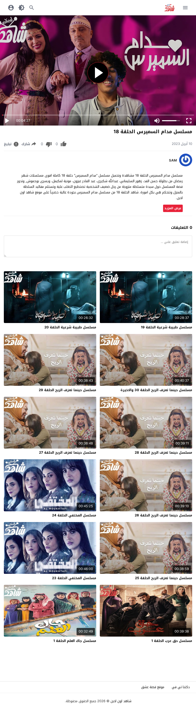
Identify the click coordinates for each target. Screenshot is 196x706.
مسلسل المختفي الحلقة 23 (74, 578)
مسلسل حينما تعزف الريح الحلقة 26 (163, 515)
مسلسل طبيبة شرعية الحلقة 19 (166, 327)
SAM (173, 160)
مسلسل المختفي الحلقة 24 (74, 515)
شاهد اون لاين (121, 701)
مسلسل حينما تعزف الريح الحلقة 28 (163, 452)
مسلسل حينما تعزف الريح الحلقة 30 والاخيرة (156, 390)
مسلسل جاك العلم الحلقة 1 (74, 641)
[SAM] (185, 165)
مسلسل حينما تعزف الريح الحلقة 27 (67, 452)
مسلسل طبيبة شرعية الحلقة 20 (70, 327)
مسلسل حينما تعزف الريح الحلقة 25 (163, 578)
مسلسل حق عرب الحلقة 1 (171, 641)
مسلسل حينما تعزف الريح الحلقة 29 (67, 390)
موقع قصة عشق (152, 687)
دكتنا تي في (181, 687)
